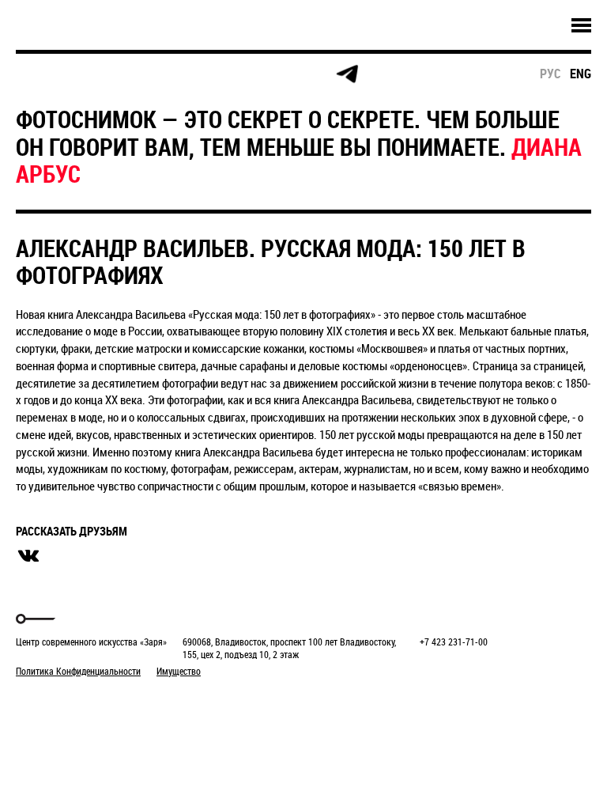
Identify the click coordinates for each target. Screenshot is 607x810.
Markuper (57, 700)
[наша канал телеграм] (347, 74)
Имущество (178, 670)
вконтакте (28, 556)
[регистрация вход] (103, 74)
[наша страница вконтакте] (225, 75)
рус (550, 73)
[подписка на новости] (43, 74)
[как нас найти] (165, 75)
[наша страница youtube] (286, 74)
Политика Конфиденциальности (78, 670)
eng (580, 73)
